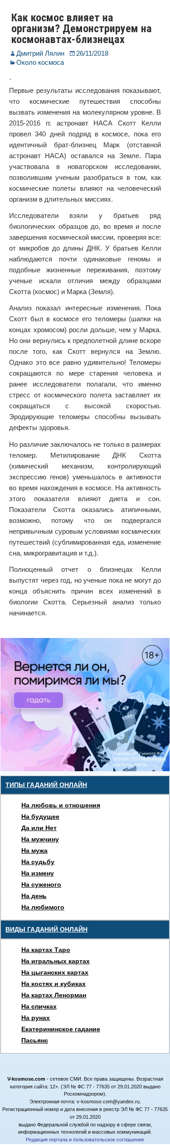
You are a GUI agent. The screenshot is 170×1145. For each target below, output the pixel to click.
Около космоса (40, 62)
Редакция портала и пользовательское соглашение (85, 1139)
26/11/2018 (92, 53)
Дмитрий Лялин (40, 53)
